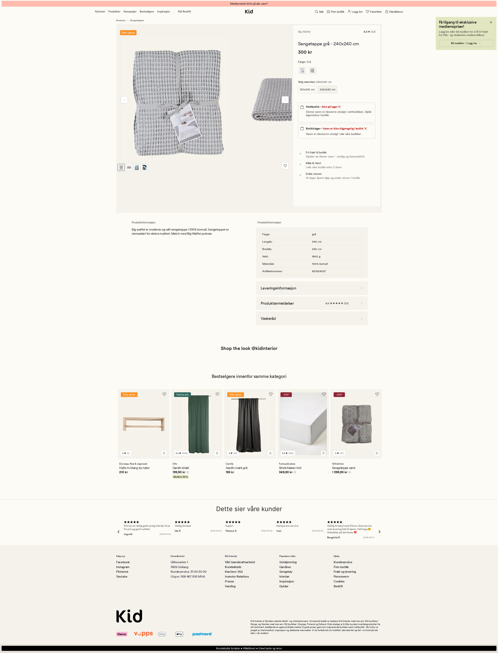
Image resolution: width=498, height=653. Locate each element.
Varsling (230, 586)
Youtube (121, 576)
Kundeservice (343, 562)
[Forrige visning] (124, 99)
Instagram (123, 567)
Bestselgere (147, 11)
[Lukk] (491, 22)
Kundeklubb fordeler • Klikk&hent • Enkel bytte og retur (249, 648)
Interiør (284, 576)
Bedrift (338, 586)
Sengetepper (137, 20)
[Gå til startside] (249, 11)
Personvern (341, 576)
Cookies (339, 581)
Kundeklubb (233, 567)
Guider (283, 586)
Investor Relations (237, 576)
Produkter (114, 11)
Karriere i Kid (234, 571)
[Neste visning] (285, 99)
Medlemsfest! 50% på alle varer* (249, 3)
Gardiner (285, 567)
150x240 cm (307, 89)
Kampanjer (130, 11)
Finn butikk (341, 567)
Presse (229, 581)
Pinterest (122, 571)
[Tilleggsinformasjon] (187, 473)
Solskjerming (288, 562)
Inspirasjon (163, 11)
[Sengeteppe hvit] (302, 70)
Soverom (120, 20)
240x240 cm (327, 89)
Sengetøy (285, 571)
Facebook (122, 562)
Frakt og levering (345, 571)
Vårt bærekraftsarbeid (240, 562)
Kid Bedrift (184, 11)
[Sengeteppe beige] (312, 70)
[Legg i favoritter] (285, 165)
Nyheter (100, 11)
